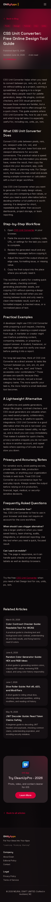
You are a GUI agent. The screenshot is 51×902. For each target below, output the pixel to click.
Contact (6, 864)
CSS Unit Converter (24, 230)
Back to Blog (12, 19)
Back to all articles (16, 813)
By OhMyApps (9, 59)
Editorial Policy (9, 860)
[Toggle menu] (45, 4)
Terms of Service (11, 880)
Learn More (25, 795)
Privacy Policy (9, 876)
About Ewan (8, 857)
